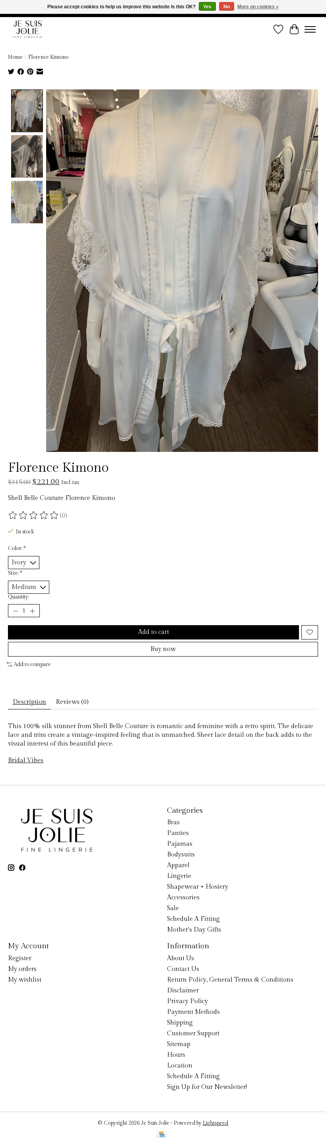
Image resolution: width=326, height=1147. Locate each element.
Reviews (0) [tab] (72, 702)
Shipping (180, 1023)
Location (179, 1066)
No (226, 7)
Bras (173, 822)
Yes (207, 7)
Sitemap (178, 1044)
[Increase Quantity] (32, 611)
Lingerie (179, 876)
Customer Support (193, 1033)
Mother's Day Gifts (194, 930)
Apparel (178, 865)
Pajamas (179, 844)
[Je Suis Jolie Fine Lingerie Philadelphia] (27, 29)
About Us (180, 958)
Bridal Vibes (25, 760)
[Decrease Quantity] (15, 611)
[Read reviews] (34, 515)
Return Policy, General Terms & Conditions (230, 980)
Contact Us (183, 969)
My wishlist (24, 980)
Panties (178, 833)
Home (15, 57)
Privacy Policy (187, 1001)
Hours (176, 1055)
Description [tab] (29, 702)
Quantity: (18, 597)
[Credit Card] (162, 1135)
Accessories (183, 897)
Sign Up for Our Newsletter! (207, 1087)
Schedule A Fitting (193, 919)
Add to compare (32, 664)
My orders (22, 969)
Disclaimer (183, 990)
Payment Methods (193, 1012)
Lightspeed (215, 1123)
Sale (173, 908)
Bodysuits (181, 854)
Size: (15, 573)
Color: (17, 548)
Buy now (163, 649)
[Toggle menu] (310, 29)
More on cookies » (258, 7)
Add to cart (153, 632)
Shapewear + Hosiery (197, 887)
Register (19, 958)
